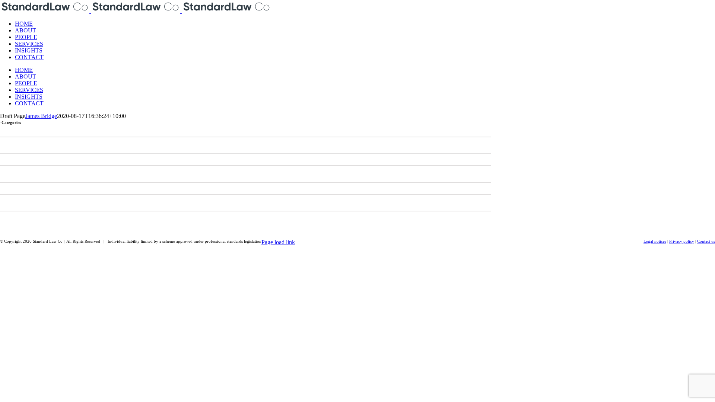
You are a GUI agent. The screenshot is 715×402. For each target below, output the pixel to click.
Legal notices (655, 241)
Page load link (278, 242)
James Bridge (41, 116)
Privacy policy (681, 241)
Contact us (706, 241)
